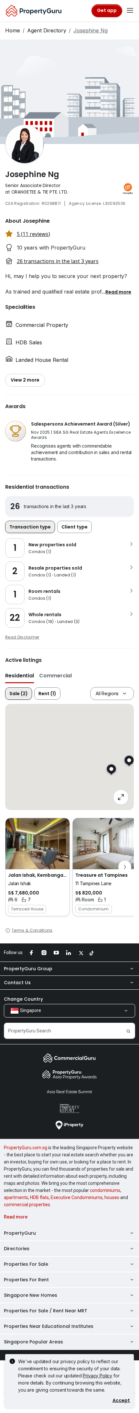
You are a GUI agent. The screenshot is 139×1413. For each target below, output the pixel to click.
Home (12, 30)
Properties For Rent (26, 1279)
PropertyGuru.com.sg (25, 1147)
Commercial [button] (55, 675)
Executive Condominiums (76, 1197)
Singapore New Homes (30, 1295)
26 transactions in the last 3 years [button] (58, 261)
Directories (16, 1248)
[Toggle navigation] (129, 10)
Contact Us (17, 982)
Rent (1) (47, 693)
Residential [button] (19, 675)
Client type (74, 527)
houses (111, 1197)
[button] (118, 291)
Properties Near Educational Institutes (48, 1326)
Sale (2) (18, 693)
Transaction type (30, 527)
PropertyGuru (20, 1233)
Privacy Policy (97, 1375)
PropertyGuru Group (28, 968)
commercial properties (27, 1204)
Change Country (23, 999)
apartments (16, 1197)
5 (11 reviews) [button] (33, 234)
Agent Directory (46, 30)
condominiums (105, 1190)
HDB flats (39, 1197)
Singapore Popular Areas (33, 1342)
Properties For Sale (26, 1264)
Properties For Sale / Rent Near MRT (45, 1310)
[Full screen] (121, 797)
